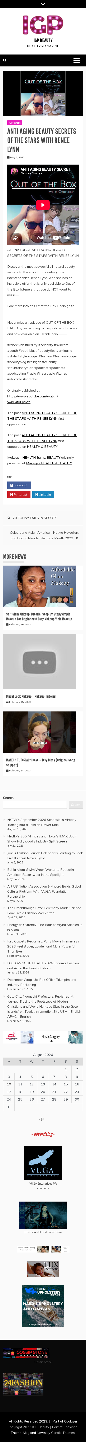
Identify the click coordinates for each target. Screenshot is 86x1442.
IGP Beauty (43, 40)
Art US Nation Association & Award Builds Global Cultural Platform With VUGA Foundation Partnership (44, 891)
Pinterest (20, 494)
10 (9, 1084)
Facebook (20, 485)
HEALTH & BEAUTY (42, 446)
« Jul (41, 1119)
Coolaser (70, 1427)
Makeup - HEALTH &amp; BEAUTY (33, 457)
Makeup (15, 123)
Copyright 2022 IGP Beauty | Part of (35, 1427)
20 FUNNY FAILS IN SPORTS (35, 518)
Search (8, 798)
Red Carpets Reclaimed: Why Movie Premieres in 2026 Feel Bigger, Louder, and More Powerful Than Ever (44, 946)
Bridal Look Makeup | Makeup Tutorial (31, 696)
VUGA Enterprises (40, 1183)
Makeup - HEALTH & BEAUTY (49, 463)
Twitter (45, 485)
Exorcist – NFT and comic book (43, 1232)
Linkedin (44, 494)
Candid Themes (63, 1432)
